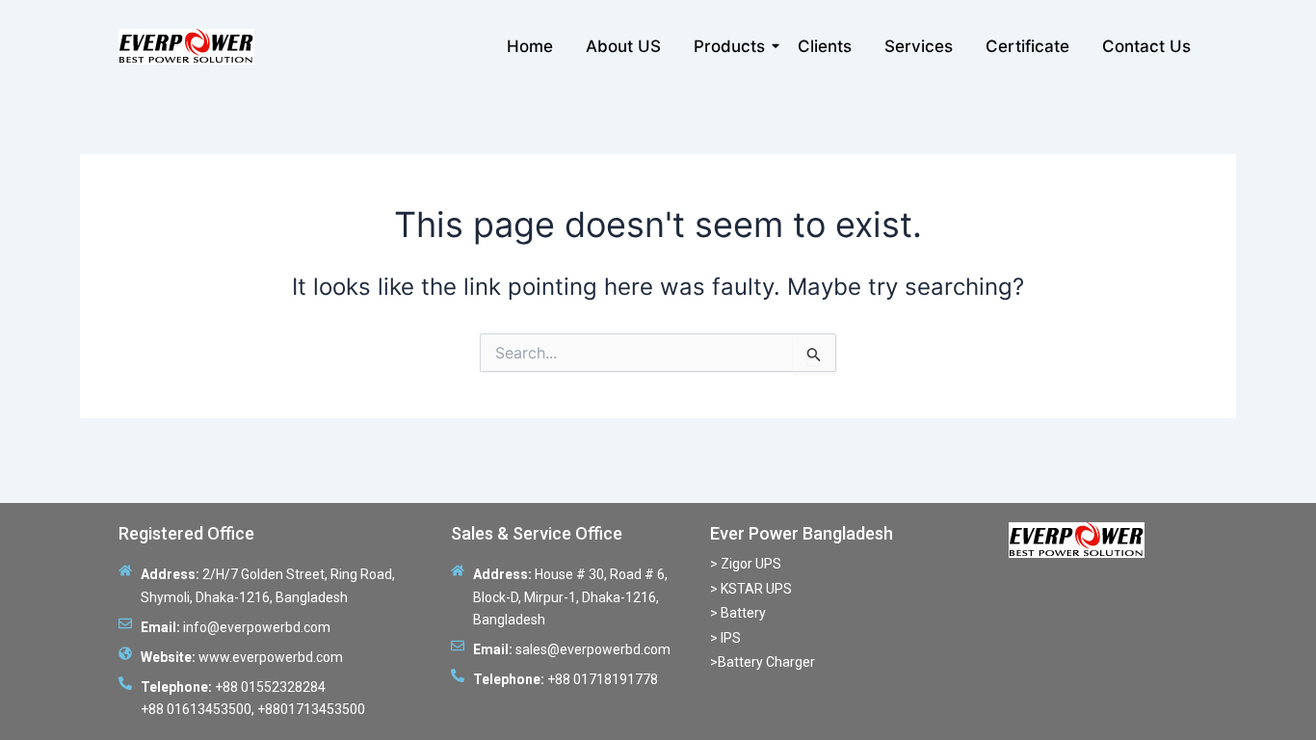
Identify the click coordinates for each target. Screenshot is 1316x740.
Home (530, 46)
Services (918, 46)
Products (729, 46)
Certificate (1027, 46)
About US (623, 46)
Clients (825, 46)
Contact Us (1146, 46)
